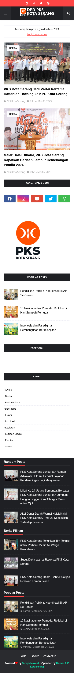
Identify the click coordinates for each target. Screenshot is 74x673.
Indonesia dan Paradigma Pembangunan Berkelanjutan (38, 327)
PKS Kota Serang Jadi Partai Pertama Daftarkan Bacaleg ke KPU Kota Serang (36, 91)
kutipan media (13, 434)
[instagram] (34, 3)
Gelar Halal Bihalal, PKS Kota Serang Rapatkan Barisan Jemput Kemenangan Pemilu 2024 (36, 160)
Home (23, 656)
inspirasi (10, 421)
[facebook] (27, 3)
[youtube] (37, 198)
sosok (8, 446)
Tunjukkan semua (37, 34)
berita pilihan (12, 402)
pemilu (9, 440)
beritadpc (10, 408)
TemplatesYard (30, 663)
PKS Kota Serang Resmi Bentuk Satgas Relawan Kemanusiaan (45, 579)
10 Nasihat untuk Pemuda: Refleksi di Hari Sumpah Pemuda (43, 310)
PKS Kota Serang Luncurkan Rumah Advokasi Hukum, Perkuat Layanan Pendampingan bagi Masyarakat (43, 476)
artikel (8, 389)
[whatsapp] (64, 198)
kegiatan (10, 427)
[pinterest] (48, 3)
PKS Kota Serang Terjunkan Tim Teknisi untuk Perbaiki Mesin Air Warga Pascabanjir (44, 545)
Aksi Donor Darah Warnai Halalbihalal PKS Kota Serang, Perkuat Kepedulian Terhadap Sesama (44, 518)
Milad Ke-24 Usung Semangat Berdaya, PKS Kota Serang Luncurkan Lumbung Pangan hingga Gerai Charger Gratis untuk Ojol (44, 497)
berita (13, 48)
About (35, 656)
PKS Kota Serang (15, 101)
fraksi (8, 415)
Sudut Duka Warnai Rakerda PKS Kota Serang (44, 562)
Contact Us (49, 656)
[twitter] (41, 3)
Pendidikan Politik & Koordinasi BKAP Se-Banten (43, 293)
